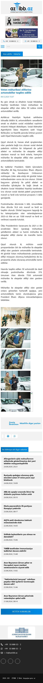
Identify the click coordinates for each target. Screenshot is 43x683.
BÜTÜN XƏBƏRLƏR (21, 612)
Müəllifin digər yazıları (30, 423)
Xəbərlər (17, 54)
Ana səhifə (7, 54)
